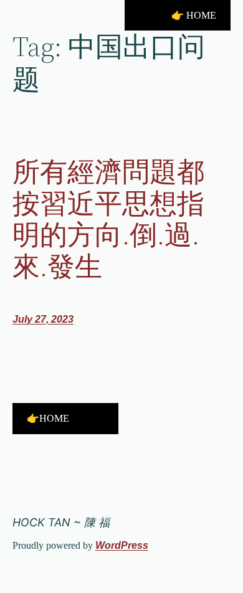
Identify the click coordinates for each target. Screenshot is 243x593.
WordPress (121, 545)
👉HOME (48, 418)
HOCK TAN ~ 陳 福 (61, 522)
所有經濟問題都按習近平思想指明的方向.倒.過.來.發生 (108, 219)
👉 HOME (193, 15)
